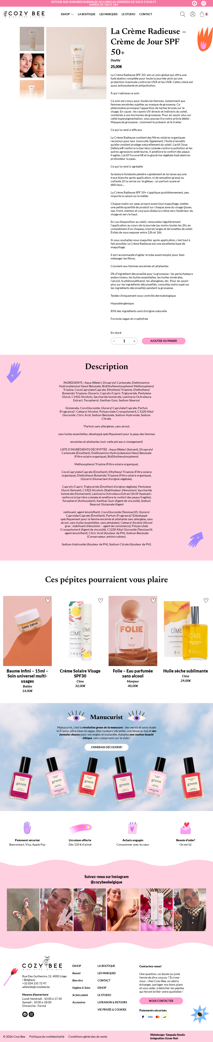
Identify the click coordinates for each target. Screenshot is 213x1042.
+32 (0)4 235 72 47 (34, 983)
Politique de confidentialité (46, 1036)
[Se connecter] (193, 14)
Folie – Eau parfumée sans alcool (133, 673)
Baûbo (27, 686)
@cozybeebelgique (106, 882)
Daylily (115, 60)
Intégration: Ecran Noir (164, 1038)
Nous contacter (161, 1000)
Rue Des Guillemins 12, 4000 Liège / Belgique (44, 977)
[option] (32, 65)
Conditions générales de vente (87, 1036)
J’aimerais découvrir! (107, 747)
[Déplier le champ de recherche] (183, 14)
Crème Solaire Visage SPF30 (80, 673)
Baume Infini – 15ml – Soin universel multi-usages (27, 676)
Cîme (80, 681)
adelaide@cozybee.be (36, 987)
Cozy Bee (19, 1036)
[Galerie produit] (76, 63)
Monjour (133, 681)
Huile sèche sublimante (185, 670)
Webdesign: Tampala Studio (167, 1034)
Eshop (65, 14)
